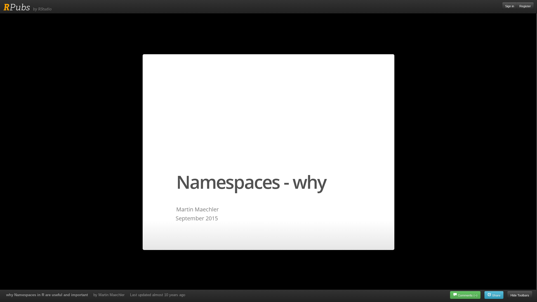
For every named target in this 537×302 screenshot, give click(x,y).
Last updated (157, 295)
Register (525, 6)
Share (495, 295)
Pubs (16, 7)
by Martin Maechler (108, 295)
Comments (467, 295)
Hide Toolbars (519, 295)
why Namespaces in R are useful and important (47, 295)
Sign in (509, 6)
